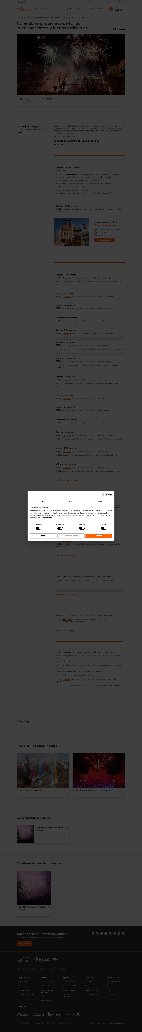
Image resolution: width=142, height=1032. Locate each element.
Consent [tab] (42, 501)
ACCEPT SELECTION (71, 536)
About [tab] (100, 501)
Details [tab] (71, 501)
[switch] (60, 528)
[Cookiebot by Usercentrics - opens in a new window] (103, 495)
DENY (43, 536)
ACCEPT (99, 536)
